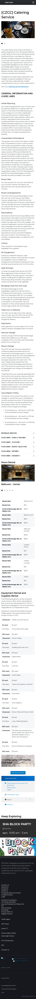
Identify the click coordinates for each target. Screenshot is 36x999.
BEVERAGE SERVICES (9, 433)
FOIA (2, 992)
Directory (4, 891)
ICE (2, 906)
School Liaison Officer (8, 933)
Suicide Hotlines (6, 895)
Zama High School (7, 936)
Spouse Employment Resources (12, 904)
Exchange (4, 910)
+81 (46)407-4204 (13, 795)
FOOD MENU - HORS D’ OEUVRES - (14, 438)
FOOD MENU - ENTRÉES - (10, 451)
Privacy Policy (5, 978)
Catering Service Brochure (18, 87)
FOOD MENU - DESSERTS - (11, 456)
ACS (2, 945)
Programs (4, 889)
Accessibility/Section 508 (8, 985)
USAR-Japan (5, 919)
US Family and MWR (8, 902)
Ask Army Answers (18, 773)
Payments (4, 887)
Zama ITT (4, 928)
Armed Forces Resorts (9, 900)
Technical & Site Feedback (8, 989)
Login (3, 897)
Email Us (10, 804)
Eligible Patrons (6, 914)
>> (2, 759)
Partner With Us (7, 912)
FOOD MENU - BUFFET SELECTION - (14, 447)
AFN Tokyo (5, 924)
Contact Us (5, 885)
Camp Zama (9, 2)
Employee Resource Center (11, 893)
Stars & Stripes (6, 908)
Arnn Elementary (7, 940)
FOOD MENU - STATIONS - (11, 442)
